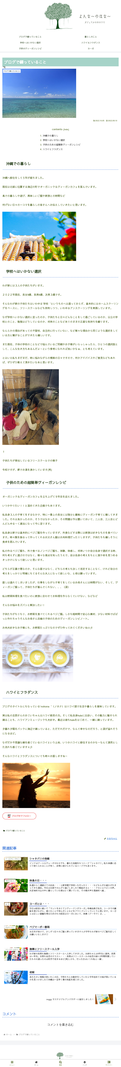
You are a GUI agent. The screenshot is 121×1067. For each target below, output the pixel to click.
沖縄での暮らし (50, 135)
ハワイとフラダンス (53, 149)
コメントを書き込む (60, 1024)
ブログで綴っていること (15, 830)
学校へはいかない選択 (54, 140)
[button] (112, 571)
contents (57, 129)
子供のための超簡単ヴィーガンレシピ (61, 144)
